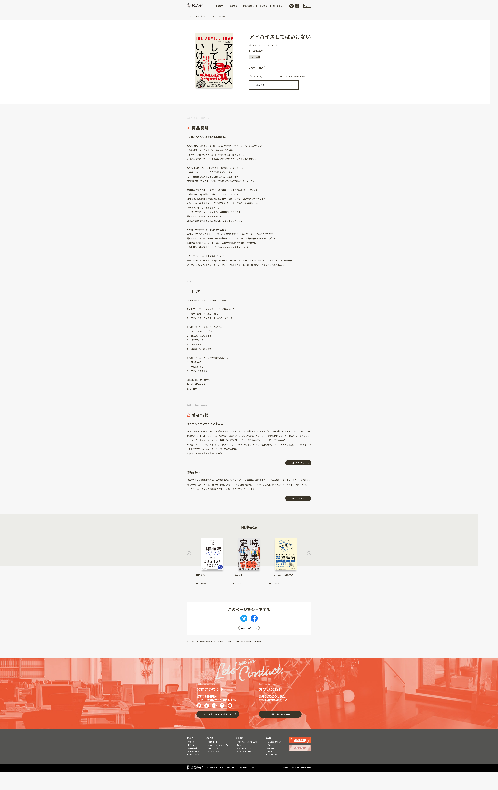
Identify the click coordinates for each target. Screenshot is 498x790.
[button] (189, 554)
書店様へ (239, 745)
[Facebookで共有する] (254, 619)
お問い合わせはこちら (280, 714)
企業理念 (270, 751)
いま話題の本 (192, 748)
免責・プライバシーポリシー (228, 768)
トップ (189, 16)
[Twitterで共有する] (243, 619)
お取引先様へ (240, 738)
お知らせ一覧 (212, 742)
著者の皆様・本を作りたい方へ (247, 742)
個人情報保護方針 (212, 768)
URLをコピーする (249, 628)
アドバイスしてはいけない (215, 16)
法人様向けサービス (243, 748)
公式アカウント (213, 751)
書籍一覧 (191, 742)
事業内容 (270, 748)
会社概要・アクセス (274, 742)
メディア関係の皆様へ (244, 751)
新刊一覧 (191, 745)
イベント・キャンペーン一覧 (217, 745)
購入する (260, 84)
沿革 (269, 745)
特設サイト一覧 (213, 748)
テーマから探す (193, 754)
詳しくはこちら (298, 463)
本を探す (199, 16)
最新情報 (209, 738)
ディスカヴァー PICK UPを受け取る (218, 714)
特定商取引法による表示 (247, 768)
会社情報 (269, 738)
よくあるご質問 (272, 754)
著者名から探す (193, 751)
